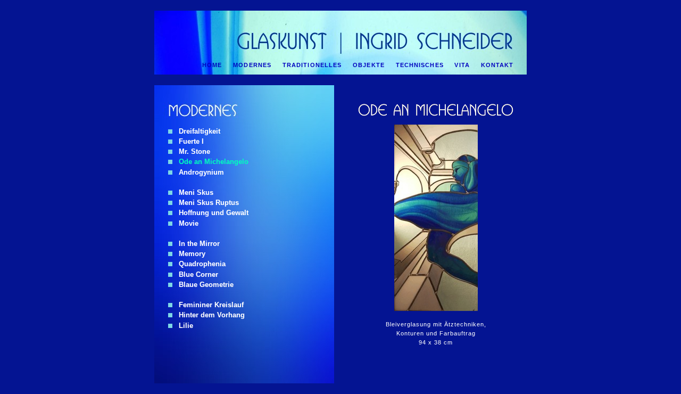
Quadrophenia (199, 264)
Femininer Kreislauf (208, 305)
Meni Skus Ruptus (205, 203)
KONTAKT (497, 65)
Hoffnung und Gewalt (210, 213)
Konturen (410, 333)
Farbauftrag (457, 333)
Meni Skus (192, 192)
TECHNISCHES (420, 65)
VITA (461, 65)
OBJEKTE (369, 65)
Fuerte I (188, 141)
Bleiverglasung (408, 324)
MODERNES (252, 65)
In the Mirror (196, 244)
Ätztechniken (464, 324)
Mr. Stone (191, 151)
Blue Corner (195, 274)
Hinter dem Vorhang (208, 315)
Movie (185, 223)
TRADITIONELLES (312, 65)
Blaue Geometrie (203, 285)
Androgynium (198, 172)
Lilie (182, 326)
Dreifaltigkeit (196, 131)
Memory (188, 254)
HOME (212, 65)
